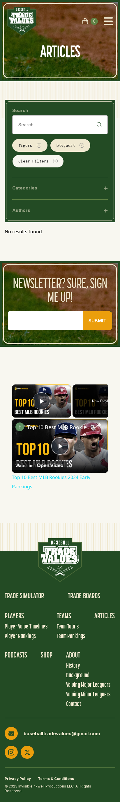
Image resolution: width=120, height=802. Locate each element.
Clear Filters (33, 161)
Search (20, 110)
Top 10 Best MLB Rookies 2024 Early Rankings (60, 427)
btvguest (66, 145)
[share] (98, 425)
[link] (19, 426)
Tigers (25, 145)
